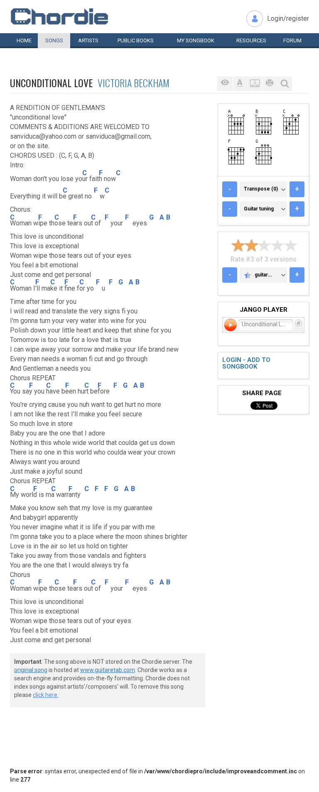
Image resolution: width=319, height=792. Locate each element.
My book (195, 40)
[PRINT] (269, 83)
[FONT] (239, 83)
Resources (251, 40)
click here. (46, 695)
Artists (88, 40)
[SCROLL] (254, 83)
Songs (54, 40)
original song (30, 670)
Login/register (288, 18)
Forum (292, 40)
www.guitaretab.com (107, 670)
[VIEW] (224, 83)
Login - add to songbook (246, 363)
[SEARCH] (284, 83)
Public (136, 40)
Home (24, 40)
